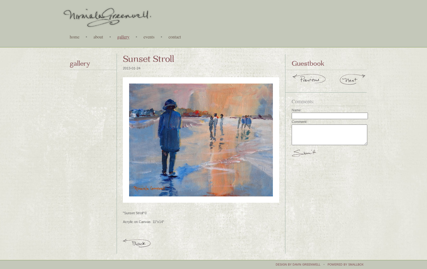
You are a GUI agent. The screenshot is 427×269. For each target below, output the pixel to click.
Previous (309, 80)
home (74, 37)
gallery (123, 37)
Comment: (299, 122)
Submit (304, 156)
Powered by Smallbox (346, 264)
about (98, 37)
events (148, 37)
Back (137, 242)
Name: (297, 110)
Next (353, 80)
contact (174, 37)
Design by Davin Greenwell (298, 264)
